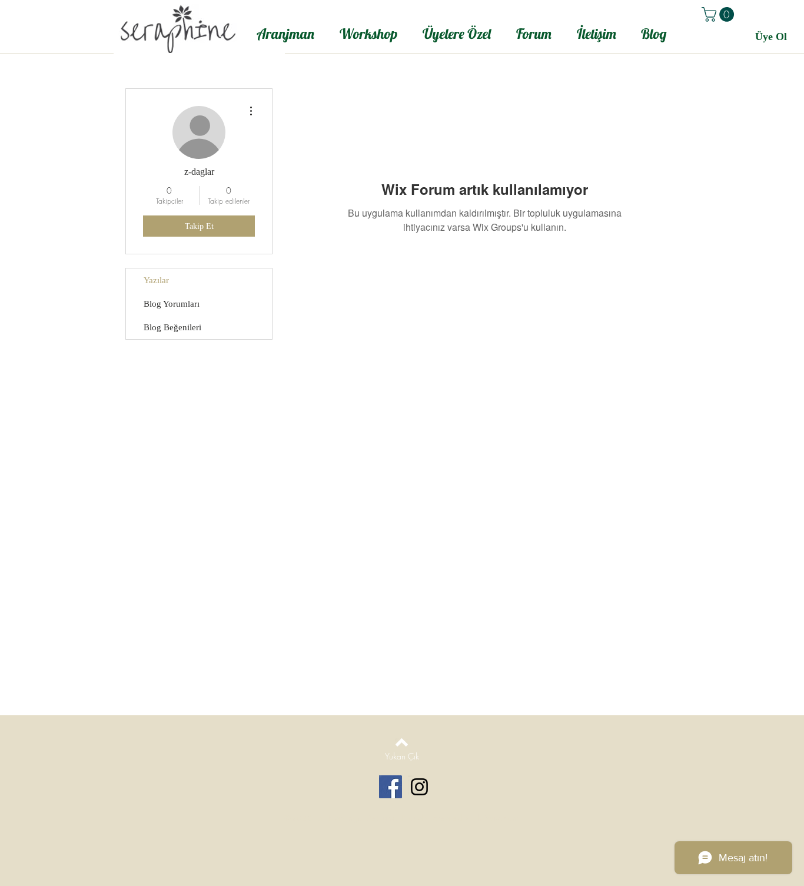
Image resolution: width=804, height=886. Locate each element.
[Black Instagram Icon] (419, 786)
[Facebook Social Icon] (390, 786)
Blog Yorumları (172, 303)
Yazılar (156, 280)
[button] (719, 14)
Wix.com (502, 817)
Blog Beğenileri (172, 327)
